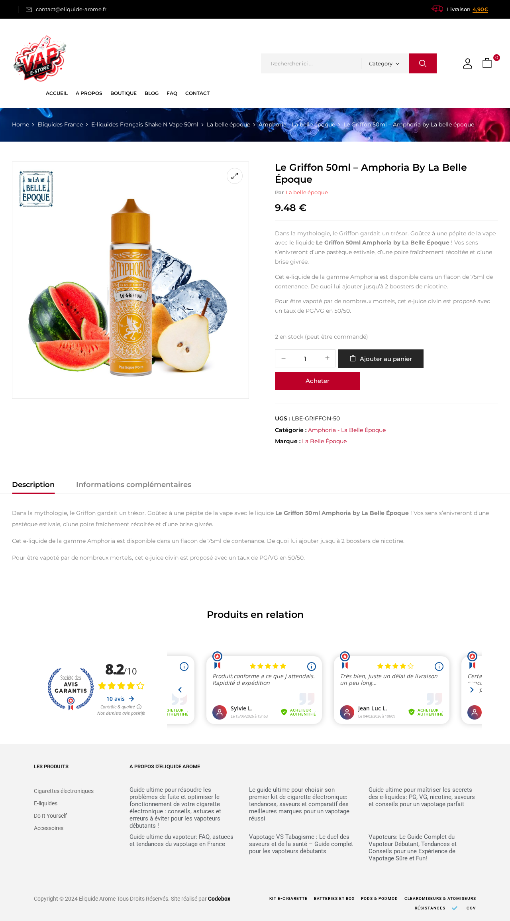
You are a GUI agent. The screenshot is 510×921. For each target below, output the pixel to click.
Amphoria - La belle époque (297, 124)
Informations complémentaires (133, 484)
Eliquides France (60, 124)
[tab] (33, 486)
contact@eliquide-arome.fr (71, 9)
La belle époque (228, 124)
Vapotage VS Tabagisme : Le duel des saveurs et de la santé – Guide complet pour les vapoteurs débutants (301, 844)
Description (33, 484)
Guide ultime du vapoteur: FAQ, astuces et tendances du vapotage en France (181, 840)
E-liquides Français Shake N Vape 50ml (144, 124)
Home (20, 124)
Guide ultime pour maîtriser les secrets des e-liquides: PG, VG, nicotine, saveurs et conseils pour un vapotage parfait (422, 797)
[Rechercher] (423, 63)
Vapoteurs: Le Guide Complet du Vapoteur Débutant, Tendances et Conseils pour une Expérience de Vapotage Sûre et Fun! (413, 847)
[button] (488, 63)
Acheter (318, 381)
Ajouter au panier (386, 359)
